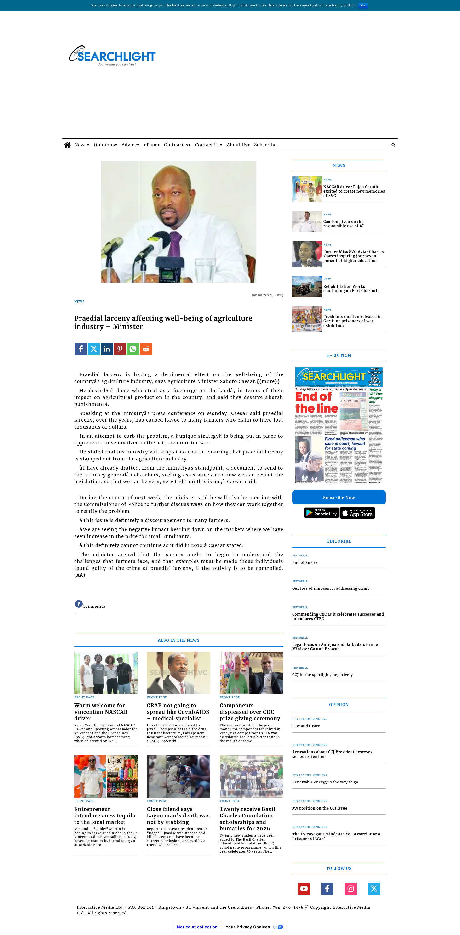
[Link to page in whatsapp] (133, 349)
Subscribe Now (339, 497)
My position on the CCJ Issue (319, 808)
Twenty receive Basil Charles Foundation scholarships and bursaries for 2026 (247, 819)
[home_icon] (67, 144)
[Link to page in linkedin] (107, 349)
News (81, 144)
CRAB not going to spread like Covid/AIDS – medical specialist (178, 712)
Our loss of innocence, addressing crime (331, 588)
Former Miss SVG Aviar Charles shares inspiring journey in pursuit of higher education (353, 256)
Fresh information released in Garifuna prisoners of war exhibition (352, 321)
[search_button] (393, 144)
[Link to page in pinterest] (120, 349)
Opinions (104, 144)
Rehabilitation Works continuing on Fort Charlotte (351, 288)
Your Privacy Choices (248, 926)
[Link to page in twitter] (94, 349)
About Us (237, 144)
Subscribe (265, 144)
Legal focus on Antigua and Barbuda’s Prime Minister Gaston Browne (335, 646)
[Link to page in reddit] (146, 349)
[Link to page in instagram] (351, 889)
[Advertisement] (230, 102)
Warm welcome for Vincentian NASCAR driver (101, 712)
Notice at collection (197, 926)
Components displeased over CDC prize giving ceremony (250, 712)
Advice (129, 144)
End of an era (305, 563)
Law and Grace (306, 726)
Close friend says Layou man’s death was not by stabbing (178, 815)
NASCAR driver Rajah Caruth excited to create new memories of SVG (354, 191)
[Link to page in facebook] (81, 349)
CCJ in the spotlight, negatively (322, 675)
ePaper (152, 144)
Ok (363, 5)
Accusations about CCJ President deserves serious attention (332, 754)
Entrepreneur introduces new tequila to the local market (105, 815)
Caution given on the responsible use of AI (343, 224)
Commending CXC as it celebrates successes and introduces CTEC (338, 616)
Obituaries (176, 144)
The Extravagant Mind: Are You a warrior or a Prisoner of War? (336, 836)
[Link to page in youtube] (304, 889)
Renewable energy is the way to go (325, 782)
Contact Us (207, 144)
